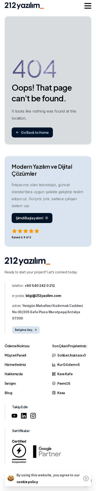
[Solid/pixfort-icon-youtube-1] (14, 416)
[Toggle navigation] (88, 6)
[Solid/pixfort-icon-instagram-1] (33, 416)
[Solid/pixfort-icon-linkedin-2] (23, 416)
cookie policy (27, 482)
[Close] (86, 478)
